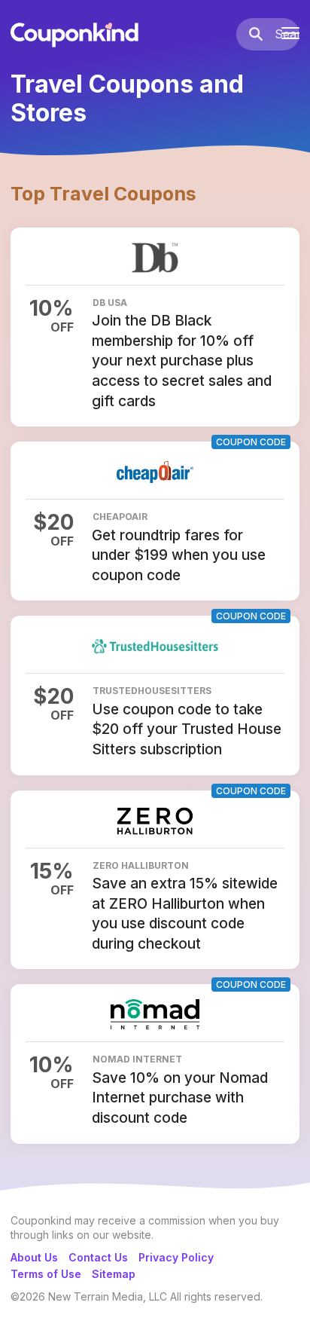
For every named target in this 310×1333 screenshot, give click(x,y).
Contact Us (98, 1257)
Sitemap (113, 1273)
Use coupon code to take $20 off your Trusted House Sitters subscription (186, 729)
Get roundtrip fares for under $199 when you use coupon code (179, 555)
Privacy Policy (176, 1257)
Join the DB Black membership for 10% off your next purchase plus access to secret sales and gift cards (182, 360)
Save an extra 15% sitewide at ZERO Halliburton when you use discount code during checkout (185, 913)
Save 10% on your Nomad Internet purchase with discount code (180, 1098)
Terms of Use (46, 1273)
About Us (34, 1257)
